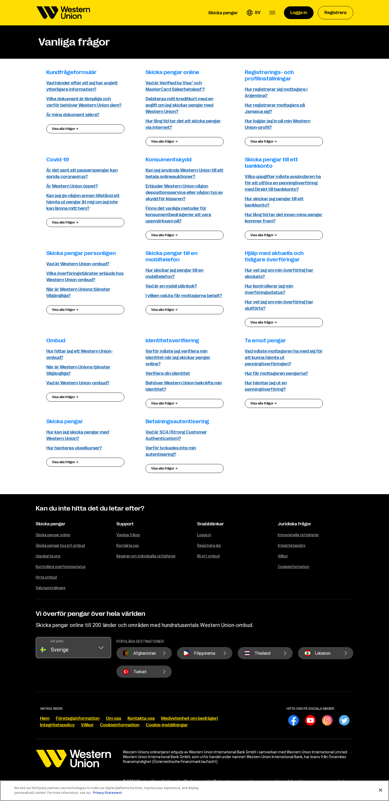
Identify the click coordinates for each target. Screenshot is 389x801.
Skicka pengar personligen (81, 253)
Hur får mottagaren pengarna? (276, 373)
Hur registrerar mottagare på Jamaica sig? (275, 108)
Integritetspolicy (291, 545)
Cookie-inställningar (167, 725)
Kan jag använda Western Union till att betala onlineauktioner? (184, 173)
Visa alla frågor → (65, 129)
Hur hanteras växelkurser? (74, 448)
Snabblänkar (210, 524)
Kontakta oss (127, 545)
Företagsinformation (77, 718)
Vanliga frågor (128, 535)
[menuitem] (63, 12)
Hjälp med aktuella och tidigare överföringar (274, 256)
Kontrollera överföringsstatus (60, 566)
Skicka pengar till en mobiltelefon (171, 256)
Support (125, 524)
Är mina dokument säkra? (72, 114)
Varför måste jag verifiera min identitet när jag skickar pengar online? (178, 357)
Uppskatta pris (48, 556)
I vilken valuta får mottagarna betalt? (184, 295)
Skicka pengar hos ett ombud (60, 545)
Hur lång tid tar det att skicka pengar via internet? (183, 124)
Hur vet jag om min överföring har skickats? (279, 273)
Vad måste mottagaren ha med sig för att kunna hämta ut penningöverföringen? (284, 357)
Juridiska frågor (294, 524)
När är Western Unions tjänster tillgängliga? (78, 292)
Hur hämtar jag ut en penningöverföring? (266, 386)
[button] (253, 12)
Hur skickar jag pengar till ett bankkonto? (274, 202)
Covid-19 (57, 160)
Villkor (283, 556)
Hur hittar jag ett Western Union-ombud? (79, 354)
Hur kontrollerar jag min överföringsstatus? (269, 289)
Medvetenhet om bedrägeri (189, 718)
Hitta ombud (46, 577)
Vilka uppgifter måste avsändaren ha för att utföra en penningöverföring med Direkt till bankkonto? (283, 183)
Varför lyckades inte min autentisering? (171, 451)
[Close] (380, 790)
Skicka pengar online (172, 72)
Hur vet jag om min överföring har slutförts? (279, 305)
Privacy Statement (107, 793)
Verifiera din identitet (168, 373)
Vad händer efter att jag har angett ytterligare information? (82, 86)
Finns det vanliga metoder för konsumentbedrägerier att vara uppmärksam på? (178, 215)
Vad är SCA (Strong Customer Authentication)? (176, 435)
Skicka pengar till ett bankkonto (271, 163)
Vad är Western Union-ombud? (77, 264)
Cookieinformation (293, 566)
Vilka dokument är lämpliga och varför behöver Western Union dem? (83, 102)
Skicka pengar (64, 421)
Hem (44, 718)
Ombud (55, 341)
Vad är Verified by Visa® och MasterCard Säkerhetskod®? (175, 86)
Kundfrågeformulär (71, 72)
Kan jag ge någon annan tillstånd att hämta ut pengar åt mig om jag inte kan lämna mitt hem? (83, 202)
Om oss (113, 718)
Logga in (204, 535)
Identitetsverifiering (172, 341)
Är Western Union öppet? (72, 186)
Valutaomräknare (50, 587)
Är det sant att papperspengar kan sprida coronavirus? (82, 173)
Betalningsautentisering (177, 421)
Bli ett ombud (208, 556)
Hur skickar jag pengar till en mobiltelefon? (174, 273)
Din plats (57, 641)
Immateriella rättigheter (298, 535)
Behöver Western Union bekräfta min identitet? (184, 386)
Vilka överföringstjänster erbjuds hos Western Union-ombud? (85, 276)
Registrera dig (209, 545)
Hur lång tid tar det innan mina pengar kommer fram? (283, 218)
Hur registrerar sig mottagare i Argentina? (276, 92)
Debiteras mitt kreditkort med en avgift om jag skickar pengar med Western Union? (179, 105)
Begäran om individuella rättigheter (146, 556)
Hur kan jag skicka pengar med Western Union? (77, 435)
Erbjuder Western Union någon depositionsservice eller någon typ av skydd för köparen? (184, 192)
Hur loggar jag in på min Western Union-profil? (277, 124)
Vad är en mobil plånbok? (171, 286)
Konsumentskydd (169, 160)
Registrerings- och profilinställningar (269, 75)
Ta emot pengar (265, 341)
